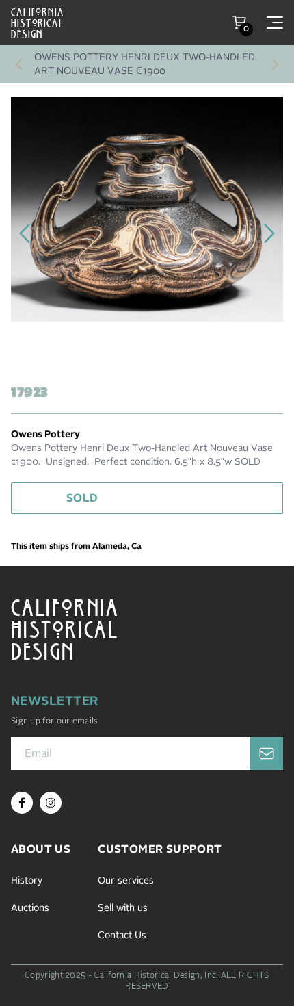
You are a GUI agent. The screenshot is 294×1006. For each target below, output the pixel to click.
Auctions (30, 908)
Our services (126, 881)
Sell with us (123, 908)
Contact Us (122, 935)
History (26, 881)
